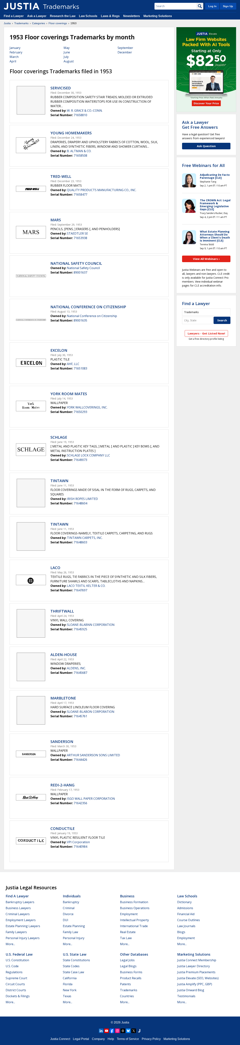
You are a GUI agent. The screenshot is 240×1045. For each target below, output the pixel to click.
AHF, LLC (73, 364)
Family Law (70, 932)
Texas (67, 996)
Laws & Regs (110, 16)
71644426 (80, 760)
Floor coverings (58, 23)
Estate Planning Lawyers (23, 926)
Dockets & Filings (18, 996)
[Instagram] (117, 1031)
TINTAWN (59, 480)
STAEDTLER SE (77, 233)
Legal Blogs (128, 966)
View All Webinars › (206, 259)
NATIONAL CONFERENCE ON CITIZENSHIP (88, 306)
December (125, 52)
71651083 (80, 368)
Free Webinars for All (203, 165)
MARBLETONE (63, 698)
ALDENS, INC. (76, 668)
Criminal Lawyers (18, 914)
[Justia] (21, 6)
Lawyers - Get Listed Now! (206, 333)
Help (111, 1039)
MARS (55, 219)
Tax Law (126, 938)
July (66, 57)
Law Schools (88, 16)
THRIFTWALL (62, 611)
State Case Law (73, 972)
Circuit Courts (15, 984)
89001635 (80, 320)
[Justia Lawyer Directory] (139, 1031)
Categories (38, 23)
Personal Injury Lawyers (23, 938)
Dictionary (184, 902)
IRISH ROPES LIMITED (82, 499)
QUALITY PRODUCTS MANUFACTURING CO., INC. (101, 190)
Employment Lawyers (21, 920)
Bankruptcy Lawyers (20, 902)
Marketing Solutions (157, 16)
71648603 (80, 542)
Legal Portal (81, 1039)
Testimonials (186, 996)
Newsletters (131, 16)
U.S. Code (12, 966)
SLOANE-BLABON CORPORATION (90, 712)
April (13, 61)
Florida (67, 984)
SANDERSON (61, 741)
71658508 (80, 155)
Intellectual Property (134, 920)
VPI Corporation (78, 842)
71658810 (80, 115)
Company (98, 1039)
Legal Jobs (127, 960)
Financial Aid (185, 914)
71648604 (80, 503)
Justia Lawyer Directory (193, 966)
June (67, 52)
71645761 (80, 716)
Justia (7, 23)
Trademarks (21, 23)
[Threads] (123, 1031)
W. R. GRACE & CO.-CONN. (85, 110)
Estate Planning (74, 926)
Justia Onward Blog (190, 990)
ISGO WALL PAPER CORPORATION (91, 799)
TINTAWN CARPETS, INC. (85, 538)
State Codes (71, 966)
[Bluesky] (128, 1031)
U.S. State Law (74, 954)
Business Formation (134, 902)
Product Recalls (130, 978)
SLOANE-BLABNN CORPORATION (91, 625)
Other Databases (134, 954)
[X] (133, 1031)
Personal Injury (73, 938)
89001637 (80, 272)
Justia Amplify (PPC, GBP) (194, 984)
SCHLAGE (58, 437)
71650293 (80, 412)
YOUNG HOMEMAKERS (71, 132)
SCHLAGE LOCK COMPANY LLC (88, 455)
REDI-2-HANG (62, 785)
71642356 (80, 803)
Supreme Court (16, 978)
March (14, 57)
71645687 (80, 673)
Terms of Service (128, 1039)
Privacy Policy (151, 1039)
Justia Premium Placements (196, 972)
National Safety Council (83, 268)
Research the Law (62, 16)
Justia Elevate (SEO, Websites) (198, 978)
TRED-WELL (60, 176)
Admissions (185, 908)
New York (69, 990)
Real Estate (128, 932)
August (69, 61)
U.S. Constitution (17, 960)
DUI (65, 920)
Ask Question (206, 146)
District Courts (16, 990)
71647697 (80, 590)
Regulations (14, 972)
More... (10, 944)
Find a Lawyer (14, 16)
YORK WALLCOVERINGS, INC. (87, 407)
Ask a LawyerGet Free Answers (200, 124)
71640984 (80, 847)
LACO (55, 567)
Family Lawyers (16, 932)
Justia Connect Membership (196, 960)
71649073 (80, 460)
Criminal (68, 908)
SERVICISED (60, 88)
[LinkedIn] (101, 1031)
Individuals (72, 896)
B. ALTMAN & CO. (79, 151)
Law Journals (186, 926)
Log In (212, 6)
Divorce (68, 914)
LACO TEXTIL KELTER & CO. (86, 586)
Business (127, 896)
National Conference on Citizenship (92, 316)
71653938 (80, 238)
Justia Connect (60, 1039)
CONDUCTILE (62, 828)
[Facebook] (112, 1031)
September (125, 48)
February (16, 52)
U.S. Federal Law (19, 954)
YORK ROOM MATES (68, 393)
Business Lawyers (18, 908)
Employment (129, 914)
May (67, 48)
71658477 (80, 194)
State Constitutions (76, 960)
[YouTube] (106, 1031)
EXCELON (58, 350)
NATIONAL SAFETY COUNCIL (76, 263)
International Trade (134, 926)
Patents (125, 984)
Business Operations (134, 908)
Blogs (181, 932)
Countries (127, 996)
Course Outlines (188, 920)
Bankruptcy (71, 902)
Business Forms (131, 972)
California (69, 978)
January (15, 48)
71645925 (80, 629)
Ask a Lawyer (36, 16)
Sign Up (228, 6)
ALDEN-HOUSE (63, 654)
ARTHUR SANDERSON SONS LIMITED (93, 755)
